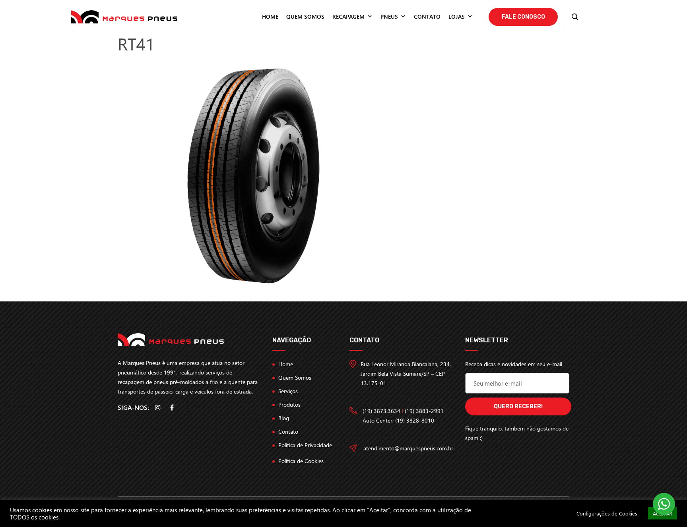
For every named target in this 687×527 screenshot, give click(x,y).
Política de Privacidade (305, 445)
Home (270, 16)
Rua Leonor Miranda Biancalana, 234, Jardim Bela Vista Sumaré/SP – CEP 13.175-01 (406, 373)
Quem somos (305, 16)
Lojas (456, 16)
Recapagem (348, 16)
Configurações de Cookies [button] (606, 513)
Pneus (389, 16)
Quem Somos (294, 377)
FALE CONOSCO (523, 17)
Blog (283, 418)
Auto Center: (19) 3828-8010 (398, 420)
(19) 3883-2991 (424, 411)
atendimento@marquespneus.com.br (408, 448)
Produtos (289, 404)
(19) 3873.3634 (381, 411)
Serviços (288, 391)
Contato (427, 16)
